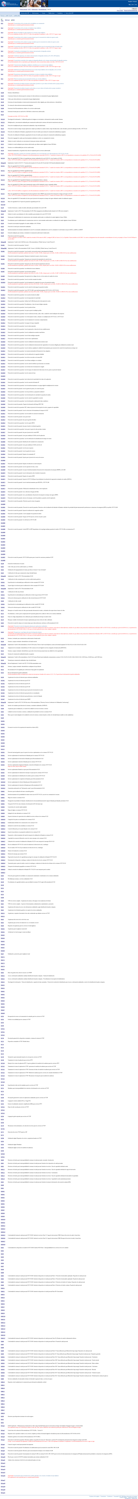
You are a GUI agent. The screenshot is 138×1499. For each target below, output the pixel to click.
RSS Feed (7, 20)
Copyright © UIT (117, 1496)
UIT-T (29, 9)
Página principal (23, 9)
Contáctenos (109, 1496)
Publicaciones (35, 9)
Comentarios (103, 1496)
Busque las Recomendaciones (130, 10)
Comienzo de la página (94, 1496)
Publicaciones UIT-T (132, 1497)
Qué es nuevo (120, 10)
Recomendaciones (43, 9)
